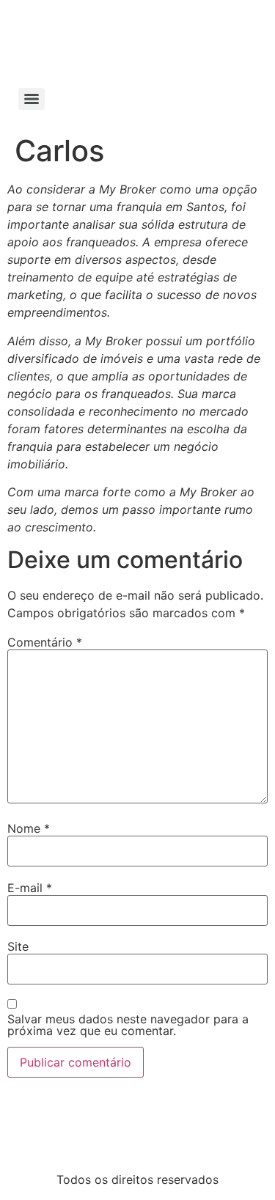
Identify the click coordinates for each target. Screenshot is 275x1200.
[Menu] (31, 99)
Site (18, 946)
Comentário (44, 642)
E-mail (29, 888)
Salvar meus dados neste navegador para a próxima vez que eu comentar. (128, 1025)
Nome (28, 828)
